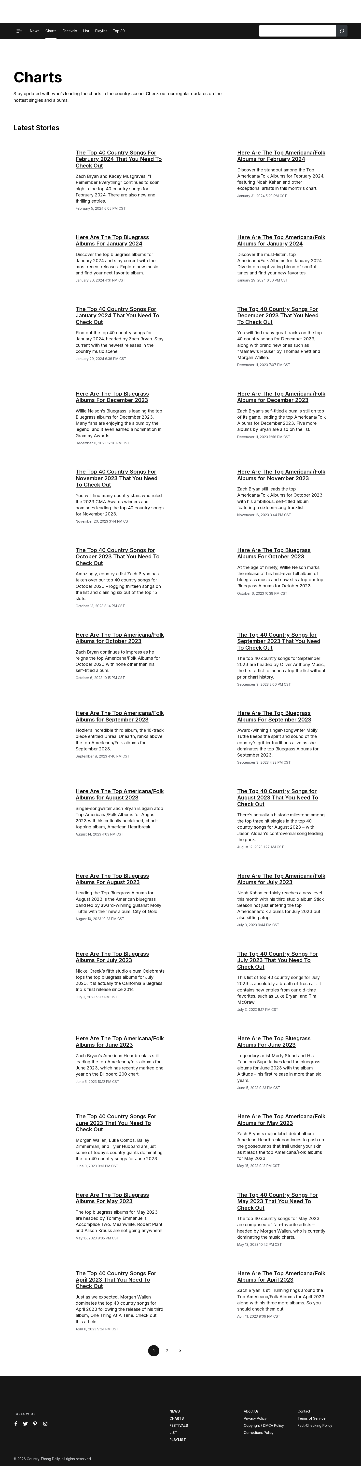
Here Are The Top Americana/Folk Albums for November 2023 (281, 474)
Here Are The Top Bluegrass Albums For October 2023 (274, 553)
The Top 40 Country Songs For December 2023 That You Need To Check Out (278, 315)
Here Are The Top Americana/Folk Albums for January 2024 (281, 240)
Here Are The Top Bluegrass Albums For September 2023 (274, 716)
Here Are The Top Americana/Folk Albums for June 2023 (120, 1041)
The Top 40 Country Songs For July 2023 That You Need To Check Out (277, 960)
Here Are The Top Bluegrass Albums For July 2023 (112, 957)
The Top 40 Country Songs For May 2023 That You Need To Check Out (277, 1201)
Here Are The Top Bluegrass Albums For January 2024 (112, 240)
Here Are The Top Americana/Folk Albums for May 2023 (281, 1119)
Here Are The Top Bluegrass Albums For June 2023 (274, 1041)
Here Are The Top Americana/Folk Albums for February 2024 (281, 155)
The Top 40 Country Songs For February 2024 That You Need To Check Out (119, 159)
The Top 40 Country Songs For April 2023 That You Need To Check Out (116, 1279)
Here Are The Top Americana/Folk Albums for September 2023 (120, 716)
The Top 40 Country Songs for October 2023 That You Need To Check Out (118, 556)
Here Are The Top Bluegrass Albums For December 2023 (112, 396)
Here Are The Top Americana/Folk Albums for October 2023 (120, 637)
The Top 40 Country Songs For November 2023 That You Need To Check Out (116, 478)
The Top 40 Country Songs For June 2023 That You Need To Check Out (116, 1122)
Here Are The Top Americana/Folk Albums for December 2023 (281, 396)
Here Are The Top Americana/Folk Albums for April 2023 (281, 1276)
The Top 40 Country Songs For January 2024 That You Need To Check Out (117, 315)
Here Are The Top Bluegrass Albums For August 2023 (112, 879)
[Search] (341, 31)
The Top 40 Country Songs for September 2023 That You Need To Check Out (278, 641)
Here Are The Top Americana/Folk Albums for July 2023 (281, 879)
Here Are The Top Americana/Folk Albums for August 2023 (120, 794)
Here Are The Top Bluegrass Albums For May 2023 (112, 1198)
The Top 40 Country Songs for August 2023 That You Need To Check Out (277, 797)
